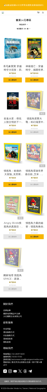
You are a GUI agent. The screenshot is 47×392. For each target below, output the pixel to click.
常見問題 (7, 329)
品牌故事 (7, 310)
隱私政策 (7, 342)
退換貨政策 (8, 339)
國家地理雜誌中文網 (11, 314)
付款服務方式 (8, 335)
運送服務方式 (8, 332)
